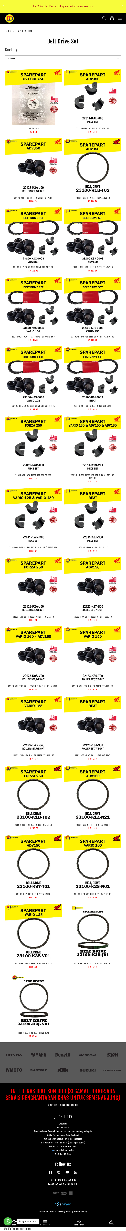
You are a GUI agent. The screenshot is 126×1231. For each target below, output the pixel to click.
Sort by (11, 49)
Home (8, 31)
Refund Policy (80, 1211)
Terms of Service (47, 1211)
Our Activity (63, 1127)
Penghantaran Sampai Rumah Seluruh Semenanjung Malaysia (63, 1131)
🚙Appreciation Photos (63, 1150)
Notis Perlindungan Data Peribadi (63, 1135)
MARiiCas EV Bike (63, 1154)
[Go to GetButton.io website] (8, 1228)
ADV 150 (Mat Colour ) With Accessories (63, 1139)
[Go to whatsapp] (8, 1221)
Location (63, 1124)
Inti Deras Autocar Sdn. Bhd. (63, 1146)
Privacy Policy (65, 1211)
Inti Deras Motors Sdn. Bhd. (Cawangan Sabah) (63, 1142)
